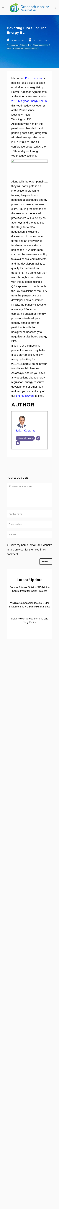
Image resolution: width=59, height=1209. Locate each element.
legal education (41, 45)
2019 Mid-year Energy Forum (29, 101)
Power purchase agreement (27, 48)
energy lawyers (25, 395)
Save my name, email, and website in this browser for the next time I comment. (29, 549)
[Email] (18, 443)
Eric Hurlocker (33, 78)
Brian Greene (25, 431)
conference (13, 45)
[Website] (38, 438)
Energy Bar (26, 45)
